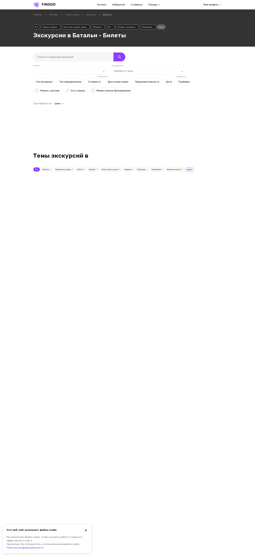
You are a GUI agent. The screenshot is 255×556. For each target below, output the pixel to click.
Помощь (152, 4)
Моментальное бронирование (114, 90)
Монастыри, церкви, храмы (75, 27)
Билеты (47, 169)
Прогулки (142, 169)
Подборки (184, 81)
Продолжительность (147, 81)
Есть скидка (78, 90)
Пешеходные (148, 27)
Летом (80, 169)
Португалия (72, 14)
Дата (169, 81)
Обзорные (98, 27)
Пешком (129, 169)
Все (36, 27)
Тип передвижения (70, 81)
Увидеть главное (51, 27)
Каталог (101, 4)
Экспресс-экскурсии (127, 27)
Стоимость (94, 81)
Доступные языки (118, 81)
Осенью (93, 169)
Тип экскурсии (44, 81)
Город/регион (118, 66)
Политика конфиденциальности (25, 547)
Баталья (91, 14)
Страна (36, 66)
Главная (37, 14)
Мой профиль (210, 4)
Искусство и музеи (111, 169)
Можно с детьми (49, 90)
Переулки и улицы (64, 169)
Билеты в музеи (175, 169)
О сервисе (136, 4)
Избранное (118, 4)
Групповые (157, 169)
